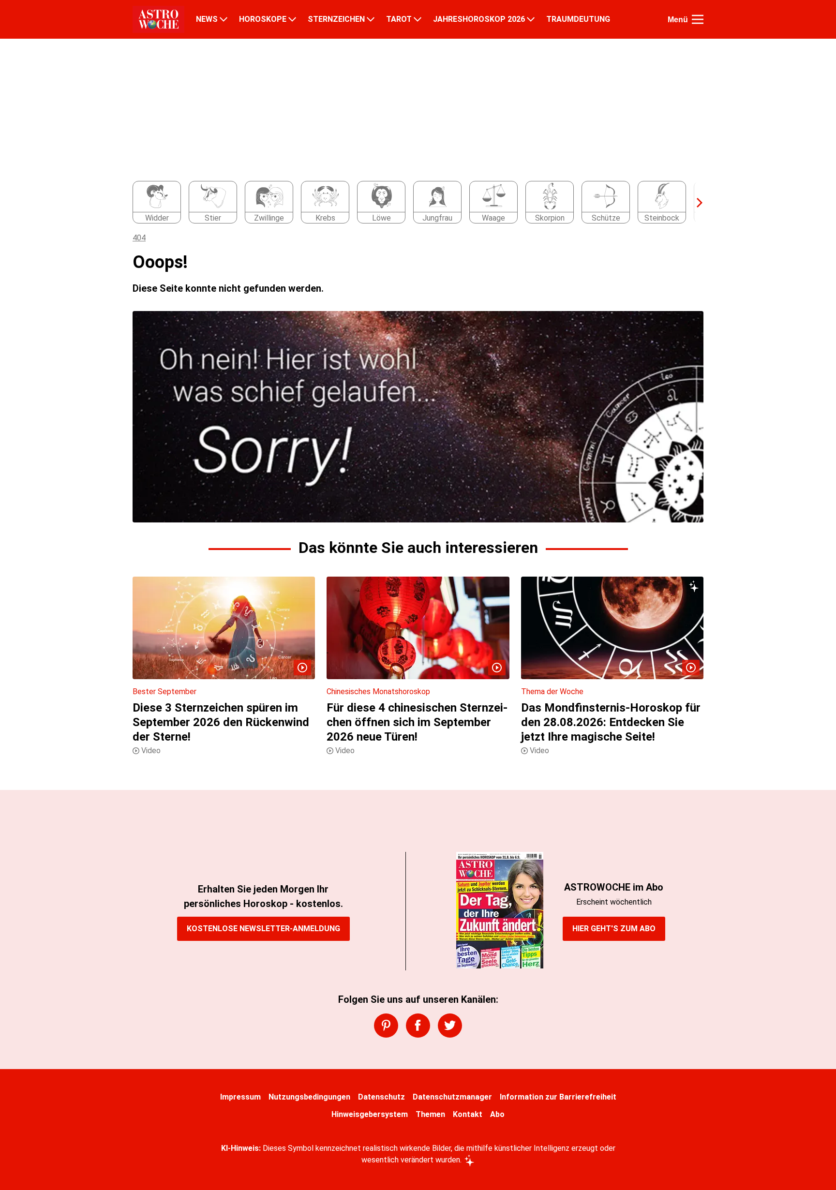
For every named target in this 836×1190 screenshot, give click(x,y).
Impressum (240, 1096)
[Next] (694, 202)
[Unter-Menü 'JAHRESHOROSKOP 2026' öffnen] (531, 19)
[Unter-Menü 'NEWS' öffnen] (223, 19)
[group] (412, 202)
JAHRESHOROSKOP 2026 (479, 19)
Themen (430, 1114)
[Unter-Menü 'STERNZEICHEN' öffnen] (370, 19)
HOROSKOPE (262, 19)
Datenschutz (381, 1096)
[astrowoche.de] (158, 19)
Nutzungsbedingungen (309, 1096)
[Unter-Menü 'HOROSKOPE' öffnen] (292, 19)
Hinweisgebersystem (369, 1114)
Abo (497, 1114)
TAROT (399, 19)
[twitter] (450, 1025)
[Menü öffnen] (697, 19)
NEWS (207, 19)
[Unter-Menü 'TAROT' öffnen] (417, 19)
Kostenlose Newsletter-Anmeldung (263, 928)
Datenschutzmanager (452, 1096)
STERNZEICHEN (336, 19)
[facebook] (418, 1025)
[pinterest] (386, 1025)
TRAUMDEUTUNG (578, 19)
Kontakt (467, 1114)
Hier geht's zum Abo (614, 928)
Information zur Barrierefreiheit (558, 1096)
